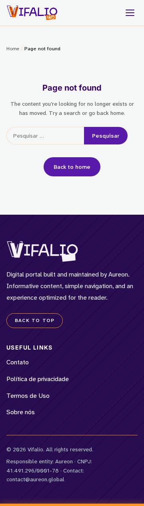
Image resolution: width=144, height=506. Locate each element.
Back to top (34, 320)
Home (12, 48)
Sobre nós (20, 412)
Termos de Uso (28, 395)
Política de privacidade (37, 379)
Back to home (72, 166)
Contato (17, 362)
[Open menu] (130, 12)
